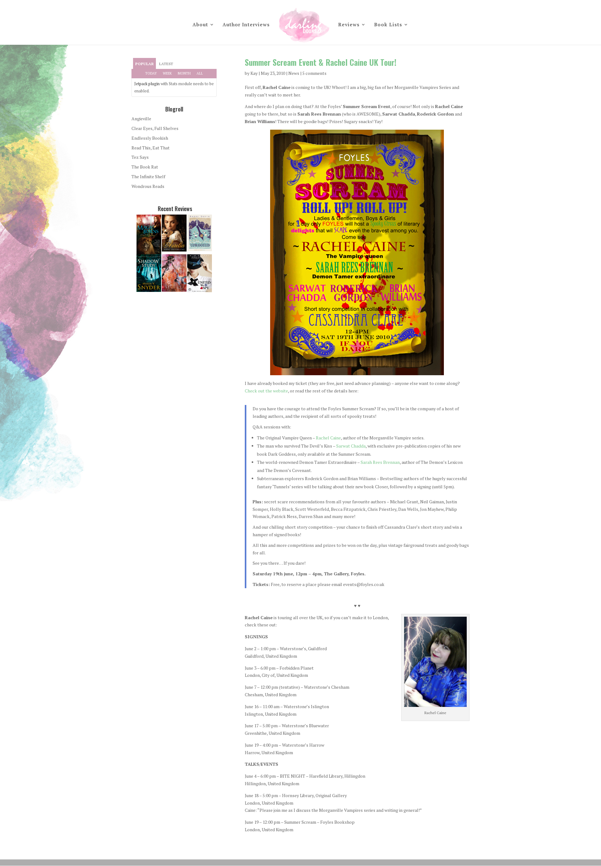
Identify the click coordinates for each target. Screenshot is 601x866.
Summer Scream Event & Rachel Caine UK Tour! (320, 62)
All (200, 73)
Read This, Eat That (150, 148)
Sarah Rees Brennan (380, 462)
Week (167, 73)
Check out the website (266, 391)
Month (184, 73)
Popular (144, 63)
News (293, 73)
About (200, 25)
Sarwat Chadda (351, 446)
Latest (166, 63)
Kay (254, 73)
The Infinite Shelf (148, 176)
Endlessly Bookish (149, 138)
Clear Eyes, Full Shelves (154, 128)
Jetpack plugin (147, 83)
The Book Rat (144, 167)
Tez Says (140, 157)
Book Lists (388, 25)
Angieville (141, 119)
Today (151, 73)
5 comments (314, 73)
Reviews (349, 25)
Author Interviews (246, 25)
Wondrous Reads (147, 186)
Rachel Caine (328, 438)
